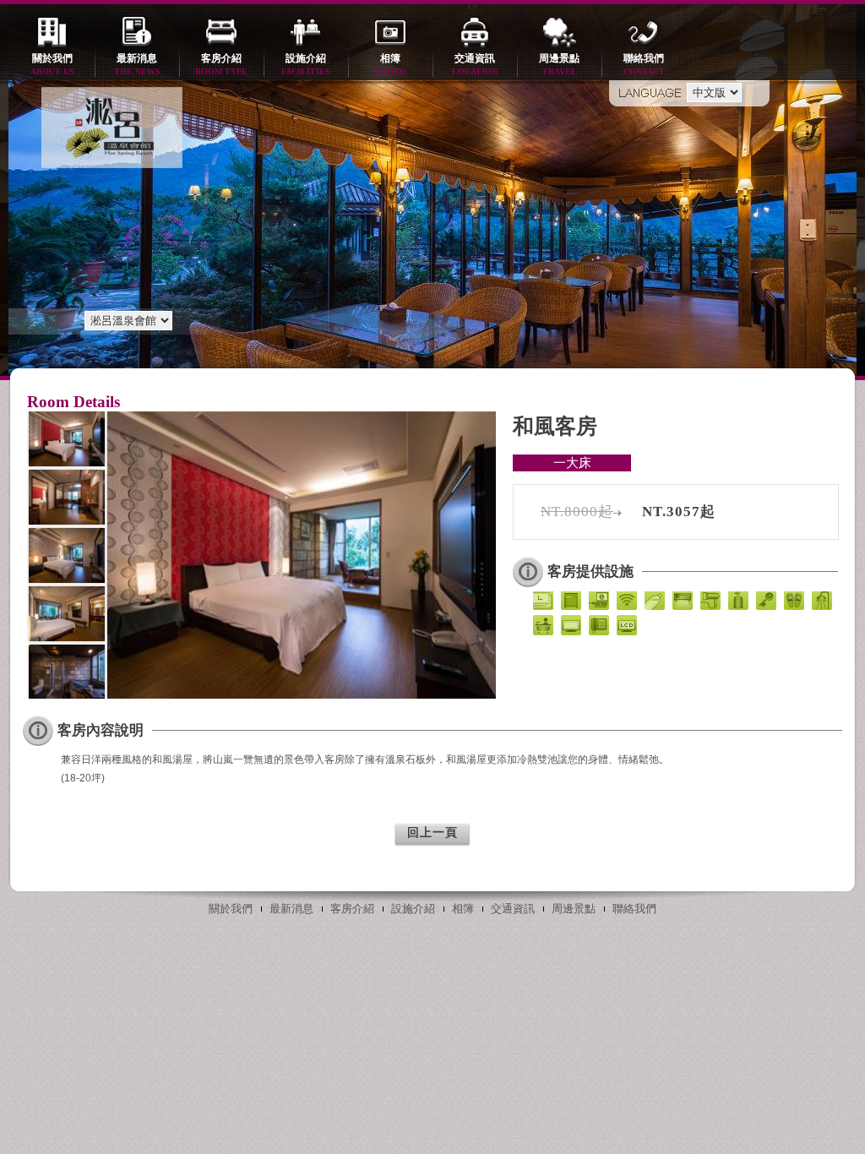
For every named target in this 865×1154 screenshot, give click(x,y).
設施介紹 (305, 64)
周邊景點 (559, 64)
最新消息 (137, 64)
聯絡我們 (644, 64)
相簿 (390, 64)
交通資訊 (475, 64)
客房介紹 (221, 64)
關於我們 (52, 64)
